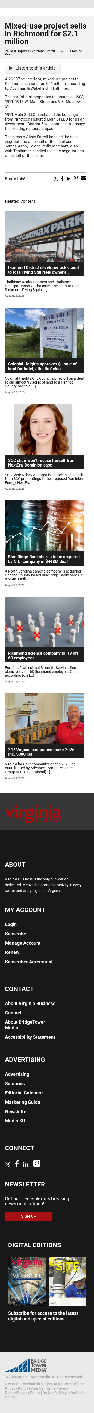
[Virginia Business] (33, 825)
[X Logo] (8, 1165)
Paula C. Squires (17, 51)
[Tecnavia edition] (27, 1304)
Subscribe (15, 933)
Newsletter (16, 1111)
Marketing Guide (22, 1102)
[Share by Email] (83, 179)
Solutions (15, 1083)
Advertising (17, 1074)
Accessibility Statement (30, 1037)
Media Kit (15, 1121)
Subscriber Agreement (29, 961)
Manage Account (22, 943)
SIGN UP (28, 1216)
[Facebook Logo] (17, 1164)
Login (11, 924)
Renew (12, 952)
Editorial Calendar (24, 1093)
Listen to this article (35, 68)
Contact (13, 1012)
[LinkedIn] (26, 1165)
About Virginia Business (30, 1003)
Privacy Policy (16, 1388)
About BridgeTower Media (25, 1024)
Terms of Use (74, 1384)
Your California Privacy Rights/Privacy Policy (37, 1390)
